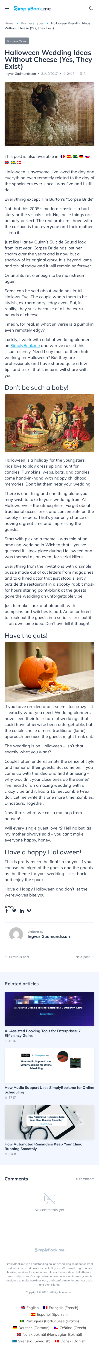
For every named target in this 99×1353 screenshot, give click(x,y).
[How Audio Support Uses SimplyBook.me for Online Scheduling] (49, 1073)
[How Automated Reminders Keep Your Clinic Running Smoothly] (49, 1130)
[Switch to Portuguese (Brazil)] (75, 156)
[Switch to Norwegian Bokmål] (7, 162)
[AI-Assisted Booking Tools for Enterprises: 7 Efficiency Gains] (49, 1017)
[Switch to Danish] (19, 162)
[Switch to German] (81, 156)
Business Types (32, 23)
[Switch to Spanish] (69, 156)
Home (9, 23)
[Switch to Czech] (87, 156)
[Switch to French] (63, 156)
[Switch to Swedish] (13, 162)
